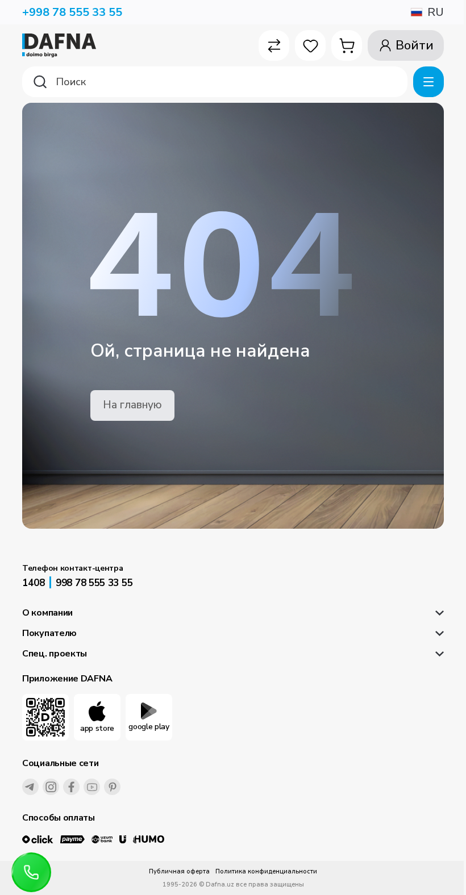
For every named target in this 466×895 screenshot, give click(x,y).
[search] (214, 81)
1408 (33, 582)
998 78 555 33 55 (94, 582)
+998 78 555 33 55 (72, 12)
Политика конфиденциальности (266, 871)
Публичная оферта (179, 871)
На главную (132, 405)
